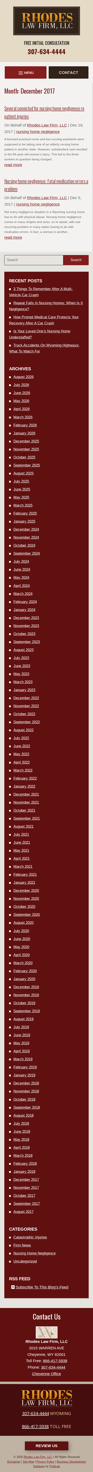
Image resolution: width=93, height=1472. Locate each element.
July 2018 (21, 1123)
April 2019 (21, 1051)
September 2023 (26, 642)
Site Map (28, 1461)
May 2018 (21, 1139)
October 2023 (24, 634)
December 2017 (26, 1180)
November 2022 (26, 706)
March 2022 (22, 770)
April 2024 (21, 586)
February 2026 (25, 425)
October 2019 (24, 1003)
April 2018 (21, 1147)
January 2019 (24, 1075)
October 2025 (24, 457)
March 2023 (22, 682)
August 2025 (23, 473)
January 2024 (24, 610)
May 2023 (21, 674)
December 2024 (26, 529)
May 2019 (21, 1043)
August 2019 (23, 1019)
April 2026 (21, 409)
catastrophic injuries (30, 1237)
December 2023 (26, 618)
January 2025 (24, 521)
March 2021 (22, 866)
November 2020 (26, 899)
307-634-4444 (47, 51)
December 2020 (26, 891)
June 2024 (21, 569)
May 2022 (21, 754)
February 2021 (25, 874)
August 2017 (23, 1212)
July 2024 (21, 561)
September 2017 (26, 1204)
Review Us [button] (47, 1446)
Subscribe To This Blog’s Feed (42, 1287)
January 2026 (24, 433)
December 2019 (26, 987)
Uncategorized (25, 1261)
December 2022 (26, 698)
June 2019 (21, 1035)
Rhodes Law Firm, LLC (47, 125)
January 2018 (24, 1172)
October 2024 (24, 545)
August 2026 (23, 377)
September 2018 (26, 1107)
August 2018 (23, 1115)
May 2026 (21, 401)
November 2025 (26, 449)
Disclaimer (13, 1461)
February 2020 (25, 971)
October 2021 (24, 810)
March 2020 (22, 963)
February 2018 (25, 1164)
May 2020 (21, 947)
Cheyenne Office (46, 1374)
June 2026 (21, 393)
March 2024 (22, 594)
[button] (26, 73)
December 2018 (26, 1083)
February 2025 (25, 513)
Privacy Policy (45, 1461)
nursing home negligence (38, 132)
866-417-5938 (55, 1361)
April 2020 (21, 955)
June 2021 (21, 842)
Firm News (22, 1245)
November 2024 (26, 537)
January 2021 (24, 883)
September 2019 (26, 1011)
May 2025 (21, 497)
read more (13, 165)
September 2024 (26, 553)
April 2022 (21, 762)
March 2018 (22, 1156)
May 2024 (21, 577)
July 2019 (21, 1027)
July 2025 (21, 481)
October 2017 (24, 1196)
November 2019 (26, 995)
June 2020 (21, 939)
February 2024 (25, 602)
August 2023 (23, 650)
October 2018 (24, 1099)
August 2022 (23, 730)
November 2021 (26, 802)
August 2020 (23, 923)
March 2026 (22, 417)
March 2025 (22, 505)
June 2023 (21, 666)
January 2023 (24, 690)
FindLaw (55, 1466)
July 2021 (21, 834)
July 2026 (21, 385)
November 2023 (26, 626)
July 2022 (21, 738)
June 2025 (21, 489)
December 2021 (26, 794)
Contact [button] (68, 72)
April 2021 (21, 858)
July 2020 (21, 931)
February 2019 (25, 1067)
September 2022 (26, 722)
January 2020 (24, 979)
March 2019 (22, 1059)
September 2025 (26, 465)
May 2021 (21, 850)
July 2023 (21, 658)
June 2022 (21, 746)
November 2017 (26, 1188)
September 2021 (26, 818)
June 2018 (21, 1131)
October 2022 (24, 714)
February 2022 (25, 778)
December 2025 (26, 441)
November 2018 (26, 1091)
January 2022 (24, 786)
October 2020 (24, 907)
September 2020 (26, 915)
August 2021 (23, 826)
